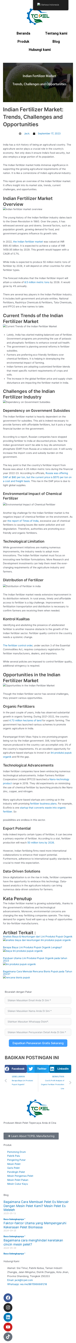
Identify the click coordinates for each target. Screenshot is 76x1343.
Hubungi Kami (11, 1261)
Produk (23, 41)
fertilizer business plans (43, 803)
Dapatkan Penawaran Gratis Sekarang (38, 1043)
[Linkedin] (8, 1317)
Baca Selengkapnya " (14, 1219)
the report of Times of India (23, 520)
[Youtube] (8, 1327)
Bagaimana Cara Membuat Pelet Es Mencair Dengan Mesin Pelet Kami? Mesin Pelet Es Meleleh (36, 1206)
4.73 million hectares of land (25, 720)
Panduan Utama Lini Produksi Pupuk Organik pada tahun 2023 (35, 959)
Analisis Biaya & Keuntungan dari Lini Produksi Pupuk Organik (37, 936)
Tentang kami (56, 33)
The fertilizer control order (18, 645)
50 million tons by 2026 (40, 842)
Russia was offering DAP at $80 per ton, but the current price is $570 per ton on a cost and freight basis (37, 477)
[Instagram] (8, 1307)
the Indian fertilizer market (28, 241)
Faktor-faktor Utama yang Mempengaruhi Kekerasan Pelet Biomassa (35, 1225)
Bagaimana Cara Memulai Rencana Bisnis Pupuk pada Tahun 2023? (37, 972)
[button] (16, 1069)
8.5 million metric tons (36, 282)
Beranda (23, 33)
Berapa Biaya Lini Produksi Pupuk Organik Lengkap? (32, 947)
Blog (56, 41)
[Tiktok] (8, 1336)
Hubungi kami (40, 50)
